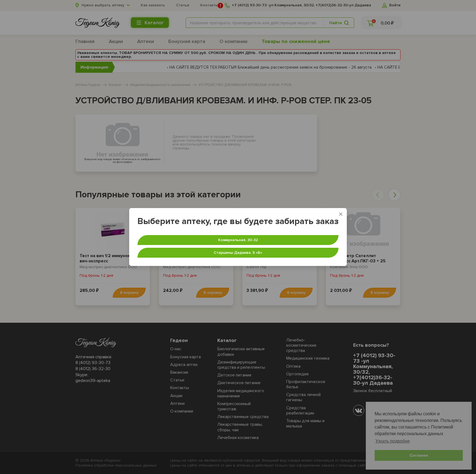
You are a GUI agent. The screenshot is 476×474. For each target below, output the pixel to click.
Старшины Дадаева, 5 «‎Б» (238, 252)
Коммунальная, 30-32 (238, 240)
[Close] (341, 214)
